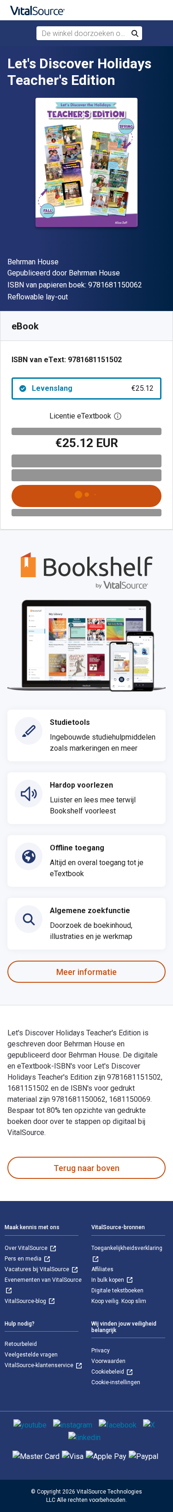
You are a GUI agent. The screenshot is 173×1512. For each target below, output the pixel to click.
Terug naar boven (86, 1168)
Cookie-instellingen (115, 1382)
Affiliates (102, 1269)
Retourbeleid (21, 1344)
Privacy (100, 1350)
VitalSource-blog (26, 1301)
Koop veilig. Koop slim (118, 1301)
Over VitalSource (27, 1248)
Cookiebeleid (108, 1372)
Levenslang (93, 388)
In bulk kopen (108, 1280)
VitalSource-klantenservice (40, 1365)
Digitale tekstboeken (117, 1290)
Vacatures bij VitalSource (38, 1269)
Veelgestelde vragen (31, 1354)
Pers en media (24, 1258)
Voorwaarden (108, 1361)
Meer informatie (86, 972)
